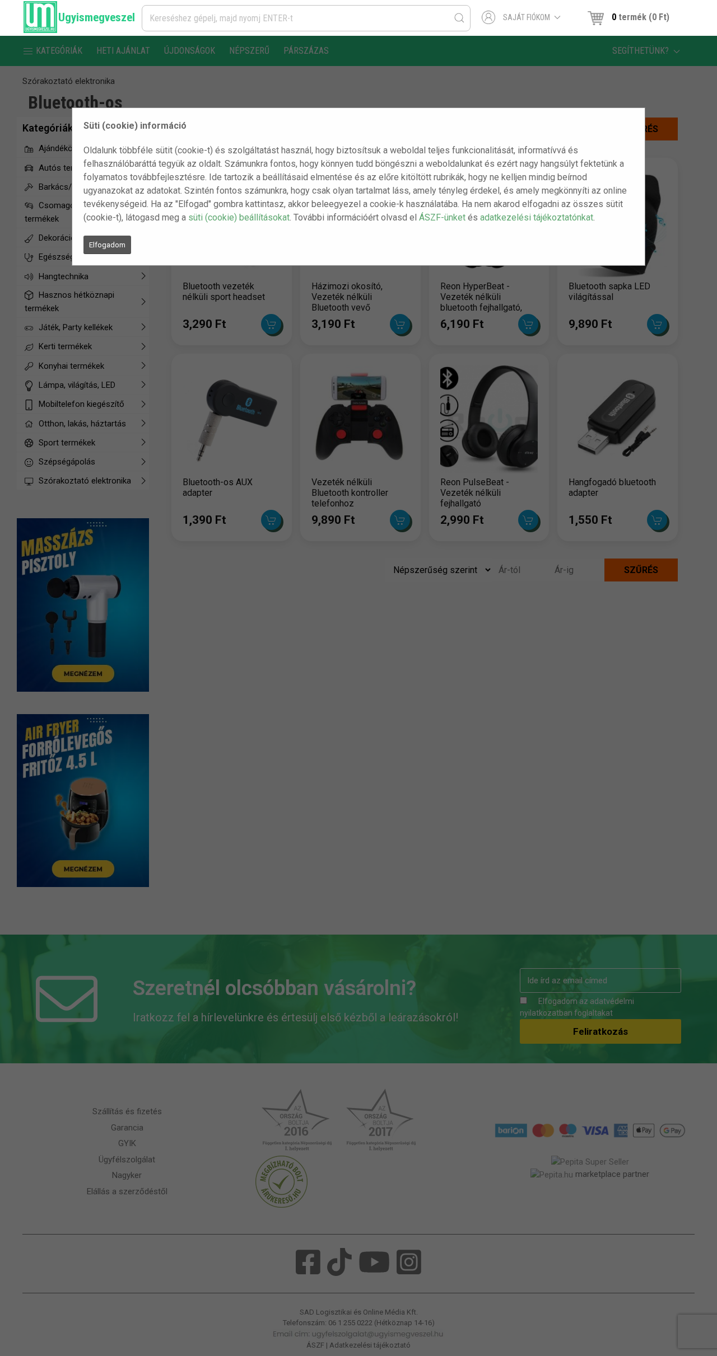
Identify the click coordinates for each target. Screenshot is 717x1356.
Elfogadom (107, 245)
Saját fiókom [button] (526, 17)
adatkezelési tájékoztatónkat (536, 217)
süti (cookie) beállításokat (239, 217)
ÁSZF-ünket (442, 217)
